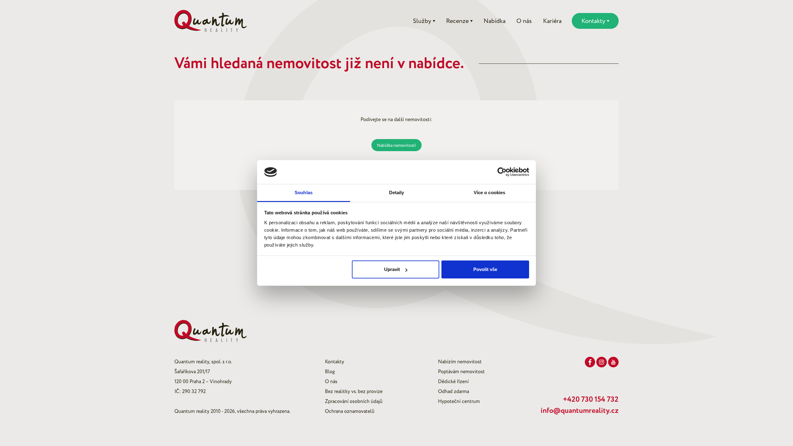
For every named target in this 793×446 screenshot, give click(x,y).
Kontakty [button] (593, 21)
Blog (330, 371)
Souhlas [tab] (304, 192)
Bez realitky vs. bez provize (354, 391)
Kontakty (334, 361)
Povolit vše (485, 269)
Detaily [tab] (396, 192)
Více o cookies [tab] (489, 192)
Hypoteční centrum (459, 401)
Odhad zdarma (453, 391)
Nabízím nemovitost (460, 361)
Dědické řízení (453, 381)
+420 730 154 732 (591, 399)
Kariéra (552, 21)
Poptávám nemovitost (461, 371)
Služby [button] (422, 21)
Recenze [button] (457, 21)
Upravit (392, 269)
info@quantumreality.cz (580, 410)
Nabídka (495, 21)
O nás (524, 21)
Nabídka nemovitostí (396, 145)
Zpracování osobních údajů (354, 401)
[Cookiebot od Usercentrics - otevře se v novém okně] (502, 172)
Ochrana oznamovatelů (350, 411)
